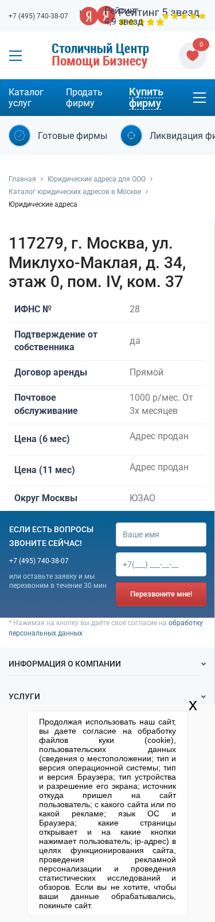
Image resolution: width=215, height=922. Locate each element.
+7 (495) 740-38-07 (38, 16)
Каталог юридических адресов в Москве (75, 192)
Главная (22, 179)
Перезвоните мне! (161, 594)
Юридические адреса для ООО (97, 179)
